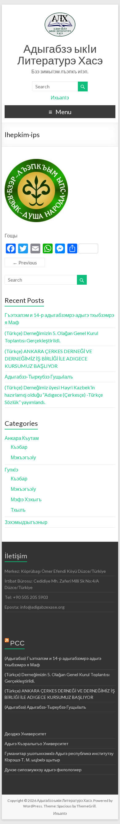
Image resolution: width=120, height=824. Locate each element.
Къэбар (19, 447)
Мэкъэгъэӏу (23, 457)
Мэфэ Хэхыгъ (26, 499)
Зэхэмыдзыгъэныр (26, 522)
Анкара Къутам (22, 438)
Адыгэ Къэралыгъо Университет (36, 743)
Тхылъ (18, 510)
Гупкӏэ (11, 469)
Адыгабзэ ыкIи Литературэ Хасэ (60, 54)
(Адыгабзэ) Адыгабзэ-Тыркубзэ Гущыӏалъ (45, 707)
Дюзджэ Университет (25, 733)
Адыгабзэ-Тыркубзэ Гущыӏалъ (39, 376)
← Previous (25, 262)
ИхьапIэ (60, 97)
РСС (17, 643)
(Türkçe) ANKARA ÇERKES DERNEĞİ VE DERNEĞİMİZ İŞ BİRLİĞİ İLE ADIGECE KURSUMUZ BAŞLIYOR (48, 358)
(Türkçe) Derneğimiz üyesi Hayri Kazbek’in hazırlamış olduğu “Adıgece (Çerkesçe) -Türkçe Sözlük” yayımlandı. (54, 394)
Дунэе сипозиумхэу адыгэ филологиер (43, 769)
